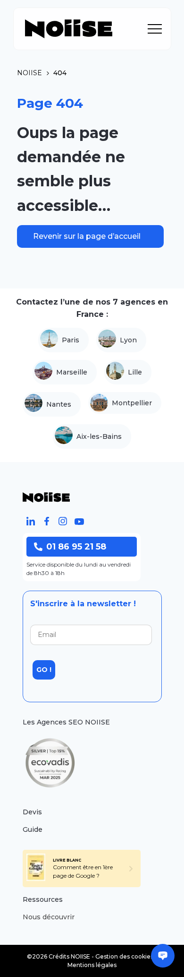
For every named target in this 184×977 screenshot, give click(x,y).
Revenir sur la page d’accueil (87, 236)
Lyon (128, 340)
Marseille (71, 372)
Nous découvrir (49, 917)
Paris (70, 340)
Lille (135, 372)
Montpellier (132, 403)
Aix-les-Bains (99, 436)
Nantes (58, 404)
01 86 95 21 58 (76, 546)
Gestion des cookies (124, 956)
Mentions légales (92, 964)
